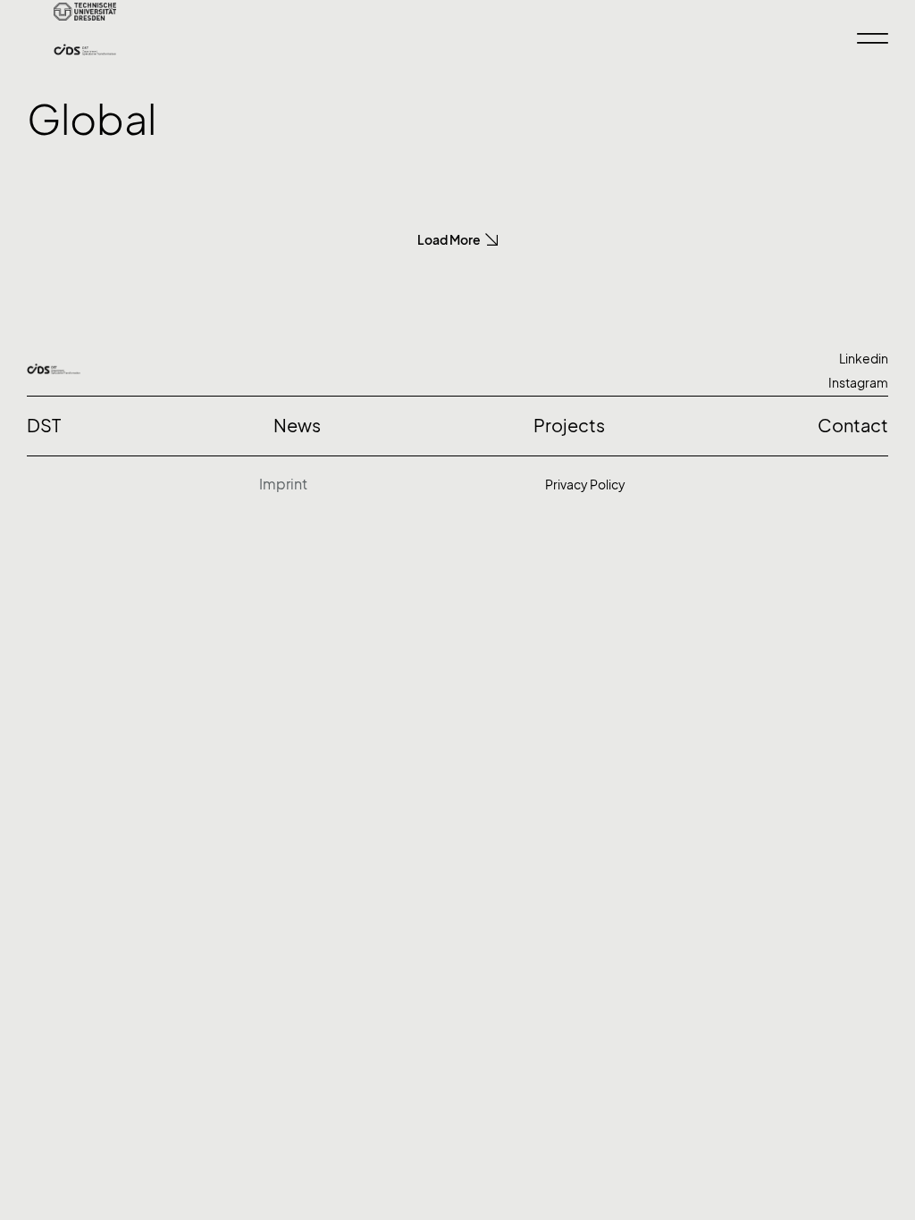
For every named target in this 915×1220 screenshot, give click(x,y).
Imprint (283, 484)
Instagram (858, 382)
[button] (457, 240)
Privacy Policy (585, 484)
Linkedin (863, 358)
